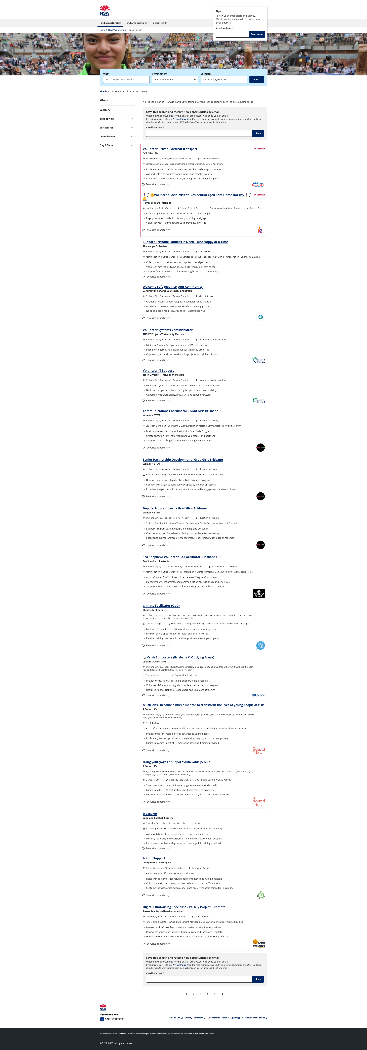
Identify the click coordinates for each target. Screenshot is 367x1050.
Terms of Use (173, 1017)
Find (256, 79)
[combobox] (126, 79)
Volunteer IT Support (158, 370)
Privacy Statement (194, 1017)
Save (258, 133)
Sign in (104, 91)
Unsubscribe (214, 1017)
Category (105, 109)
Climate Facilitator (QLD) (161, 606)
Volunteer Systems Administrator (168, 330)
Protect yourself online (253, 1017)
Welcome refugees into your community (173, 287)
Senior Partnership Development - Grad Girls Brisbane (183, 460)
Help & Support (230, 1017)
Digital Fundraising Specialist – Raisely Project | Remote (184, 907)
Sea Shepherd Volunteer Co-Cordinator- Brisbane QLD (183, 557)
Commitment (159, 73)
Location (206, 73)
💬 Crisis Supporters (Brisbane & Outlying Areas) (178, 657)
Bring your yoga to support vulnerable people (176, 762)
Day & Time (106, 145)
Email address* (224, 28)
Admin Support (154, 858)
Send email (257, 34)
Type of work (107, 118)
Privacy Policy (179, 119)
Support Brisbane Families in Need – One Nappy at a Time (185, 242)
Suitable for (106, 127)
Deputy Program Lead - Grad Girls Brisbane (175, 508)
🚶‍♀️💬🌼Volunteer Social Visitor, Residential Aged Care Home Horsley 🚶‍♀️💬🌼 (197, 197)
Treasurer (150, 814)
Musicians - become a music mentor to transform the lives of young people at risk (203, 705)
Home (102, 30)
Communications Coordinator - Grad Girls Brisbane (180, 411)
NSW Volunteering (117, 30)
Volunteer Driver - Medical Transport (170, 149)
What (106, 73)
